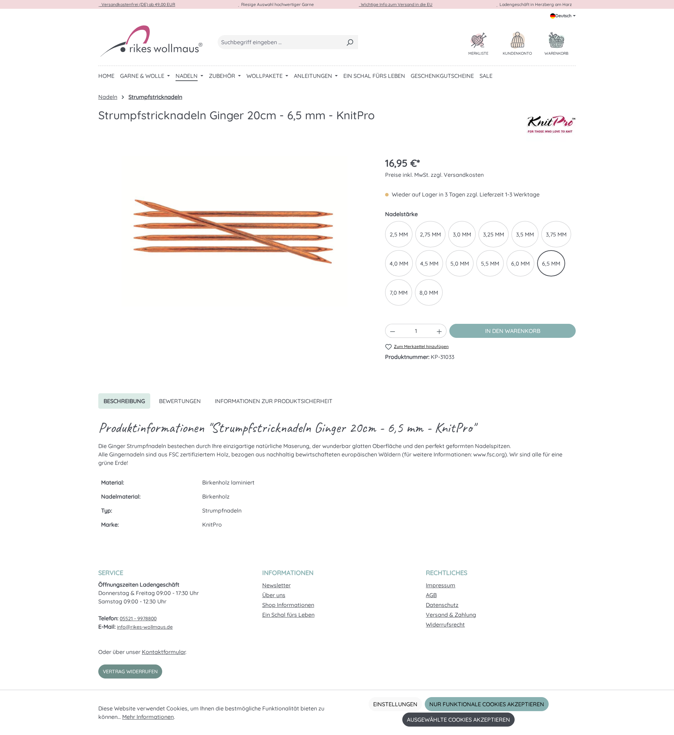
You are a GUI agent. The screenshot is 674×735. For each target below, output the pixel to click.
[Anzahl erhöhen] (439, 331)
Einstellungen (395, 704)
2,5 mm (399, 234)
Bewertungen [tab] (180, 401)
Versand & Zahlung (451, 614)
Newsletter (276, 585)
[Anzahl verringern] (392, 331)
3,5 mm (525, 234)
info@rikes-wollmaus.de (145, 627)
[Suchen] (350, 42)
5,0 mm (459, 263)
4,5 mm (429, 263)
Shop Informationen (288, 604)
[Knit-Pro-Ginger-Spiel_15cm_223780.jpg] (234, 231)
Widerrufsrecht (445, 624)
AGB (431, 595)
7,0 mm (399, 292)
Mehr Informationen (148, 716)
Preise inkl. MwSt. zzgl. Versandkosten (434, 174)
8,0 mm (428, 292)
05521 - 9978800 (138, 618)
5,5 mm (490, 263)
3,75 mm (556, 234)
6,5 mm (551, 263)
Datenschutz (442, 604)
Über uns (273, 595)
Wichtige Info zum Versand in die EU (395, 4)
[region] (234, 231)
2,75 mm (430, 234)
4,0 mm (399, 263)
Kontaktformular (163, 651)
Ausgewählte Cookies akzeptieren (458, 719)
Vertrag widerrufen (130, 671)
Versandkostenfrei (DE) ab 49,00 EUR (137, 4)
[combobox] (280, 42)
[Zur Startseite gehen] (151, 40)
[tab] (124, 401)
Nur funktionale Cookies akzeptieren (486, 704)
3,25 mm (493, 234)
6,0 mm (520, 263)
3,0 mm (462, 234)
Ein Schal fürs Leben (288, 614)
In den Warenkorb (512, 330)
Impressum (440, 585)
